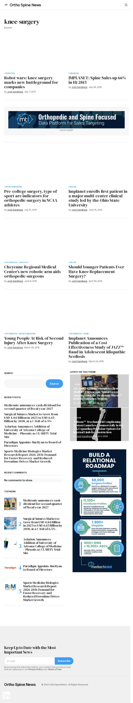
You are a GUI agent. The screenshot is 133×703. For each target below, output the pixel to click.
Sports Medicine (13, 187)
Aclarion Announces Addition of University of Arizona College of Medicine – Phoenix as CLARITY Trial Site (30, 431)
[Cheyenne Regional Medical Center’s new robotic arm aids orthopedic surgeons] (34, 242)
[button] (6, 5)
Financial (74, 73)
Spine (86, 334)
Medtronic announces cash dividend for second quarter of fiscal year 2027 (32, 406)
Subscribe (64, 660)
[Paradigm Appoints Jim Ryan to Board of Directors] (10, 568)
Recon (73, 187)
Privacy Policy (35, 669)
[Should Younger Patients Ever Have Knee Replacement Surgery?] (99, 242)
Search (8, 373)
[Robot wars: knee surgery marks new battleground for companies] (34, 53)
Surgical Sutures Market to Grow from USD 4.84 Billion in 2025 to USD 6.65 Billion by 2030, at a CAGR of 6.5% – (31, 417)
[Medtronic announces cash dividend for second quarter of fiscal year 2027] (10, 504)
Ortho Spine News (25, 4)
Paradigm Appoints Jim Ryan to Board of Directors (32, 444)
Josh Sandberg (84, 436)
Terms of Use (54, 669)
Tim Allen (81, 403)
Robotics (10, 73)
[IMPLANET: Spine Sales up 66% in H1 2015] (99, 53)
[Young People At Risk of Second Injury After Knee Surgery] (34, 313)
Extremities (11, 262)
